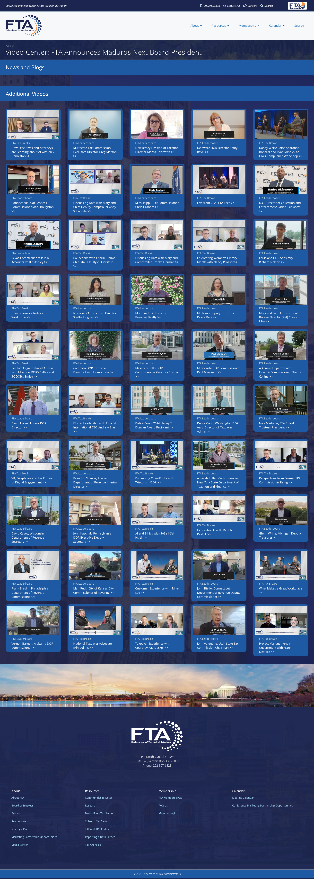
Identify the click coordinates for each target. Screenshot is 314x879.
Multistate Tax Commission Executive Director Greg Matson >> (95, 152)
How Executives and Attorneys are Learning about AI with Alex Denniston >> (32, 152)
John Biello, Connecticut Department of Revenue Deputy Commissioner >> (218, 592)
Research (90, 805)
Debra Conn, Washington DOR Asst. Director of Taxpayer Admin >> (218, 427)
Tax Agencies (93, 845)
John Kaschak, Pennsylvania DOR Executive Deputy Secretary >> (92, 537)
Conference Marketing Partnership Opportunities (262, 805)
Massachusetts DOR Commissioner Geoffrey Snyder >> (156, 372)
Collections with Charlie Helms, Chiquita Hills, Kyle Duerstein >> (94, 262)
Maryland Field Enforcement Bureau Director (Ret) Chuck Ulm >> (278, 317)
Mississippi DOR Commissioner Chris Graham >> (157, 205)
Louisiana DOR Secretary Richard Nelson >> (276, 260)
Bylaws (15, 813)
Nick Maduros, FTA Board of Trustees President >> (278, 425)
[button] (196, 26)
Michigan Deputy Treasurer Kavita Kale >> (215, 315)
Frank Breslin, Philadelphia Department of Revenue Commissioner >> (29, 592)
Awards (163, 805)
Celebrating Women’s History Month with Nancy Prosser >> (217, 260)
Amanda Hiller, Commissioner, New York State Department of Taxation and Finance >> (218, 482)
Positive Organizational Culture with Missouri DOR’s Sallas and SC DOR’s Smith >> (32, 372)
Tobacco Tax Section (97, 821)
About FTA (17, 797)
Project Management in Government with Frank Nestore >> (275, 648)
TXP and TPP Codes (97, 829)
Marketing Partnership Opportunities (34, 837)
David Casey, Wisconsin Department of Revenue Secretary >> (27, 537)
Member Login (167, 813)
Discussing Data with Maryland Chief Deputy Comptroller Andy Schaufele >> (94, 207)
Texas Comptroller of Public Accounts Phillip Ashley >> (30, 260)
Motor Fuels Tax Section (99, 813)
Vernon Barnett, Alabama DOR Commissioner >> (32, 646)
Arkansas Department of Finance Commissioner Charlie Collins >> (280, 372)
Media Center (19, 845)
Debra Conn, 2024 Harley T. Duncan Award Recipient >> (154, 425)
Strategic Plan (19, 829)
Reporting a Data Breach (100, 837)
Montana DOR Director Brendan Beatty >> (150, 315)
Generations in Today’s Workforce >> (27, 315)
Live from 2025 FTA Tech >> (216, 203)
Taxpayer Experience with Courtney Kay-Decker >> (152, 646)
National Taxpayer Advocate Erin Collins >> (92, 646)
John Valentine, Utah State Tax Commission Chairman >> (217, 646)
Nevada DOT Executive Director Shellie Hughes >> (94, 315)
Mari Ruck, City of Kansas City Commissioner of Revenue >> (93, 590)
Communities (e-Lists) (98, 797)
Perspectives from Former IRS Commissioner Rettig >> (279, 480)
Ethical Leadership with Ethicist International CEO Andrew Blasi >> (94, 427)
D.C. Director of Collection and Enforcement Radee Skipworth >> (280, 207)
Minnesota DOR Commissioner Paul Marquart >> (218, 370)
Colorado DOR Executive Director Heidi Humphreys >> (93, 370)
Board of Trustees (22, 805)
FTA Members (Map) (171, 797)
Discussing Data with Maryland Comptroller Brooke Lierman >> (157, 260)
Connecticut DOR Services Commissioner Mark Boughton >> (32, 207)
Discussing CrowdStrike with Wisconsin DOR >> (154, 480)
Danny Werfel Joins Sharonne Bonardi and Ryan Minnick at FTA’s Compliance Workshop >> (280, 152)
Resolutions (18, 821)
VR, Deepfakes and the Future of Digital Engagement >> (31, 480)
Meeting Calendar (243, 797)
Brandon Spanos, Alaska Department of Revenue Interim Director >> (95, 482)
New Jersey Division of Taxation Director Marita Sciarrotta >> (157, 150)
